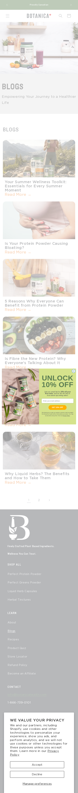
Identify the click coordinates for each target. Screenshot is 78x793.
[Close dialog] (73, 371)
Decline (37, 774)
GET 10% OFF (57, 407)
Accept (37, 764)
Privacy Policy (66, 415)
